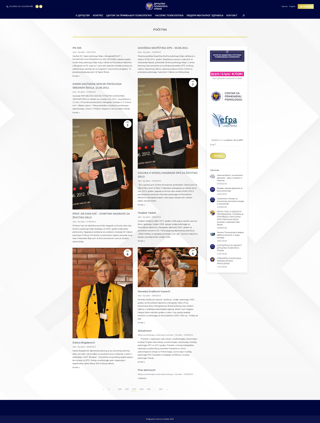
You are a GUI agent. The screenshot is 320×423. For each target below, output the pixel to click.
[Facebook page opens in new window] (37, 6)
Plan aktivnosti (146, 370)
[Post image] (212, 176)
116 (127, 389)
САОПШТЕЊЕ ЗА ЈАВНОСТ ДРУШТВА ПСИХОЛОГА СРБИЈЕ (229, 248)
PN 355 (76, 48)
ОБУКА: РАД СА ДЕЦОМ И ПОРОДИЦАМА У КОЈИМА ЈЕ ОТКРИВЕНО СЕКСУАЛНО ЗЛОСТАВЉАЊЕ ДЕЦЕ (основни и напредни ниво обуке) (230, 218)
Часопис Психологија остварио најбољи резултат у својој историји (230, 235)
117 (134, 389)
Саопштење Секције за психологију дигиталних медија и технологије (230, 201)
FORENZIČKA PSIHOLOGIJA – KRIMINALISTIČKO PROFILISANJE (230, 261)
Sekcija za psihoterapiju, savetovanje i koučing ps (156, 335)
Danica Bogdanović (83, 342)
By (81, 52)
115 (120, 389)
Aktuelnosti (145, 330)
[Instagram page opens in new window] (40, 6)
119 (148, 389)
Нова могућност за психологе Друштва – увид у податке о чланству (230, 178)
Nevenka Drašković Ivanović (154, 291)
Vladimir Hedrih (147, 213)
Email (213, 144)
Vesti (74, 52)
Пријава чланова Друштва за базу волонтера (229, 189)
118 (141, 389)
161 (161, 389)
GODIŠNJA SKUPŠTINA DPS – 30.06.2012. (163, 48)
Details (75, 76)
